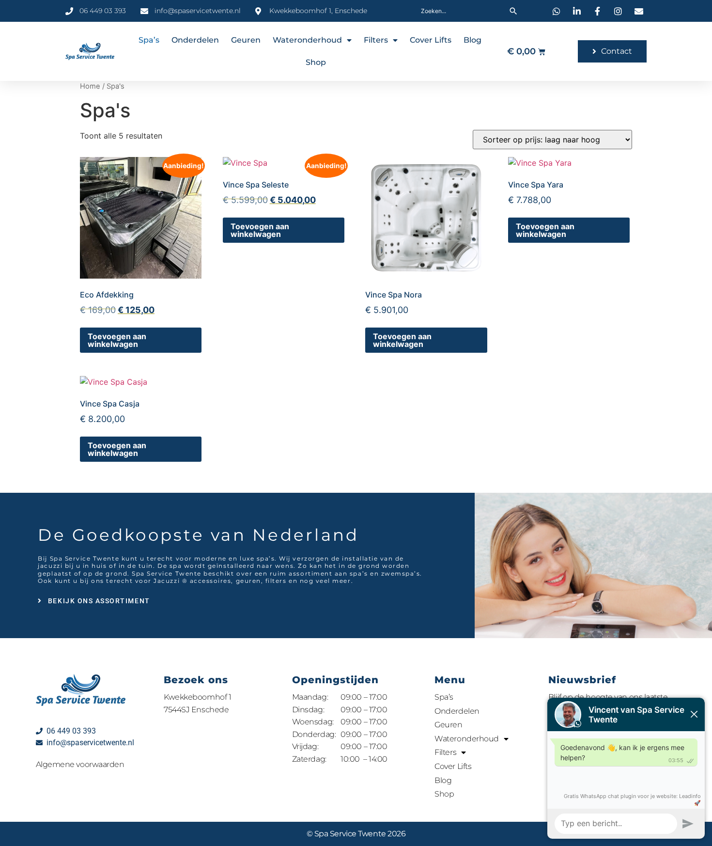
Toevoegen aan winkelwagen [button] (117, 340)
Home (90, 86)
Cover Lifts (430, 40)
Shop (316, 62)
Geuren (246, 40)
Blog (472, 40)
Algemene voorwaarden (80, 764)
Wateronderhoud (307, 40)
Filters (376, 40)
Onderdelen (195, 40)
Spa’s (149, 40)
